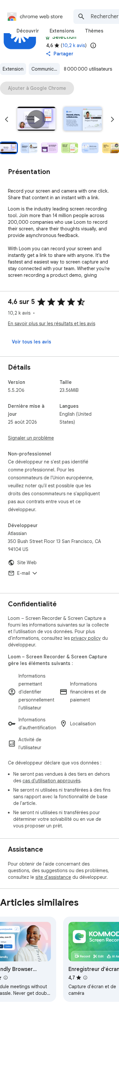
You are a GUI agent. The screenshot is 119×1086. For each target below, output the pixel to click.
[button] (36, 119)
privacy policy (86, 638)
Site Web (27, 563)
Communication (45, 69)
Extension (13, 69)
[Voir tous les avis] (31, 342)
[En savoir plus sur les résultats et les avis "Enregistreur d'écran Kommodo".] (85, 978)
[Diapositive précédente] (6, 119)
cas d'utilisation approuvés (51, 781)
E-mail (23, 573)
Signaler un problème (31, 438)
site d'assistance (53, 877)
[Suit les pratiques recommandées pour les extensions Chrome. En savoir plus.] (48, 37)
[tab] (27, 31)
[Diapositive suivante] (112, 119)
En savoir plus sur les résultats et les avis (51, 324)
